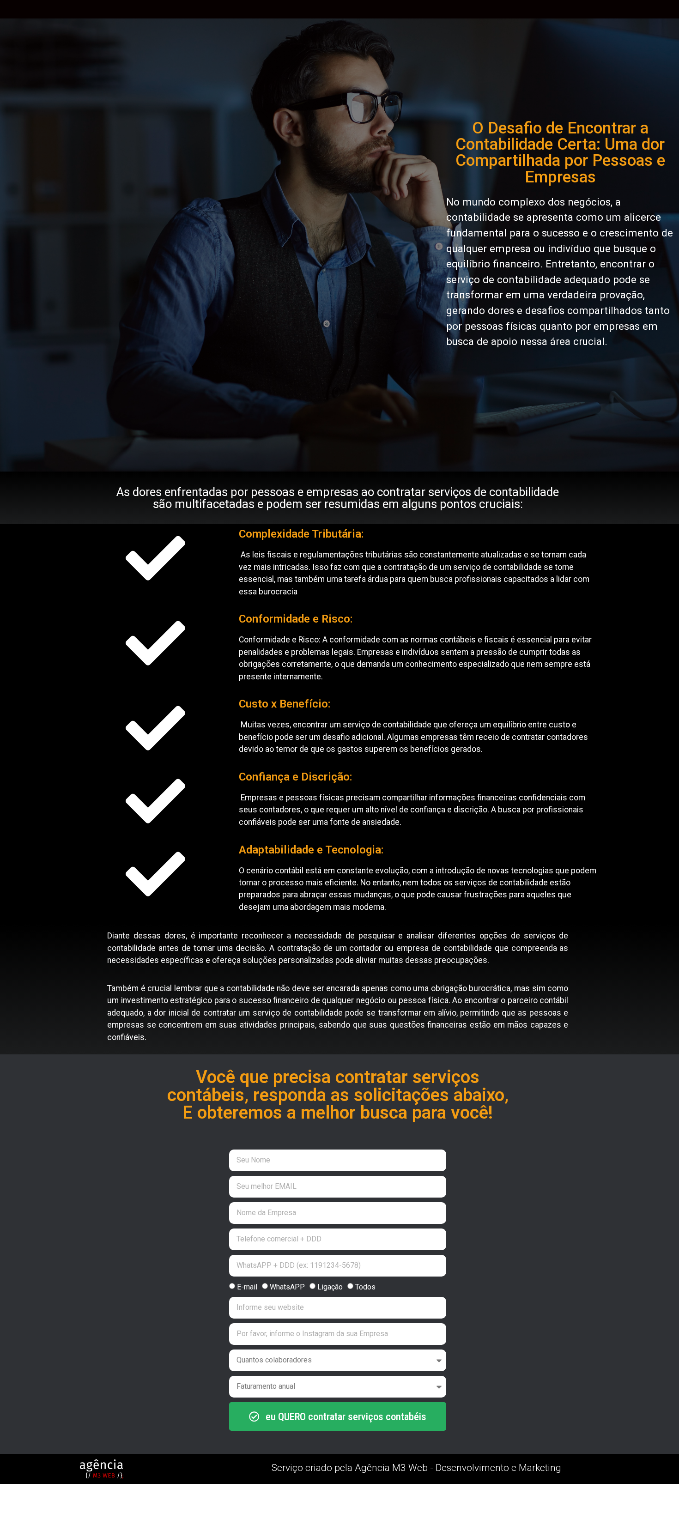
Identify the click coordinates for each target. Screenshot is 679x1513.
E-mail (247, 1286)
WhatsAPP (287, 1286)
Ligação (330, 1286)
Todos (365, 1286)
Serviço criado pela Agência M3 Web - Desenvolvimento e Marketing (416, 1467)
